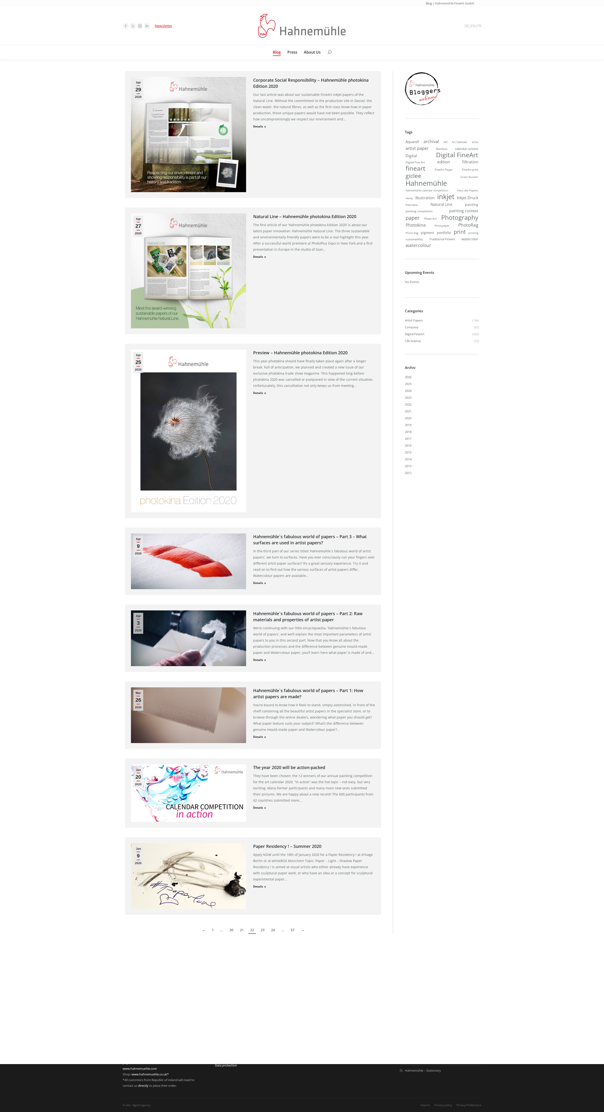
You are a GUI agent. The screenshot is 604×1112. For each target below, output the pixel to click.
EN (473, 26)
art (446, 142)
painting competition (419, 211)
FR (479, 26)
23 (262, 930)
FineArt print (470, 169)
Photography (459, 217)
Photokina (416, 225)
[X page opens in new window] (133, 26)
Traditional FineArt (442, 239)
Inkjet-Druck (467, 197)
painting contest (463, 210)
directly (143, 1085)
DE (467, 26)
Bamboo (441, 149)
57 (292, 930)
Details (258, 126)
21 (242, 930)
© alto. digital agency (136, 1105)
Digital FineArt (457, 155)
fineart (415, 168)
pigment (427, 232)
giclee (413, 175)
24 (273, 930)
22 (252, 930)
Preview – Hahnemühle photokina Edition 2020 (300, 352)
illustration (425, 197)
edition (443, 162)
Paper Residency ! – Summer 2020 (287, 846)
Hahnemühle (426, 183)
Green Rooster (469, 177)
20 (231, 930)
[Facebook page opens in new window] (126, 26)
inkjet (445, 196)
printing (473, 233)
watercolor (469, 239)
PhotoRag (468, 225)
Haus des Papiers (467, 190)
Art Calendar (459, 142)
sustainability (414, 239)
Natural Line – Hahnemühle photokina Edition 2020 (304, 216)
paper (412, 217)
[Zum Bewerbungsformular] (422, 105)
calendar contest (466, 149)
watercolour (418, 245)
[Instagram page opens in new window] (140, 26)
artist (475, 142)
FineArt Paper (444, 169)
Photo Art (430, 219)
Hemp (409, 198)
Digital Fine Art (415, 162)
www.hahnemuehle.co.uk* (150, 1074)
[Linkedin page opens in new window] (147, 26)
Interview (412, 205)
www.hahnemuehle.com (140, 1068)
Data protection (226, 1065)
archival (431, 141)
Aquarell (412, 141)
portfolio (444, 232)
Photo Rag (412, 233)
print (460, 232)
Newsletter (163, 25)
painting (471, 204)
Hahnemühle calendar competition (427, 190)
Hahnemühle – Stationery (423, 1070)
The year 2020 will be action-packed (289, 767)
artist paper (417, 148)
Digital (411, 155)
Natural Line (441, 204)
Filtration (470, 162)
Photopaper (442, 225)
